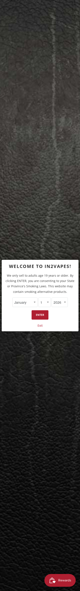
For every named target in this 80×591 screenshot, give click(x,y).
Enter (40, 315)
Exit (40, 325)
